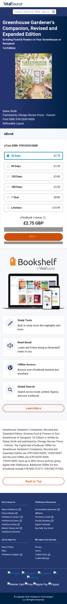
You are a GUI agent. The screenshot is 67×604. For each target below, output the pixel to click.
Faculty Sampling (43, 521)
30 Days (35, 155)
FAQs (4, 551)
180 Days (35, 186)
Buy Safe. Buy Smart (44, 528)
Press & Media (8, 513)
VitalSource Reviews (11, 532)
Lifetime (35, 207)
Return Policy (7, 547)
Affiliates (39, 513)
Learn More (33, 408)
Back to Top (33, 481)
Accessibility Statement (46, 509)
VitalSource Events (10, 521)
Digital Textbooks (42, 524)
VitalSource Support (11, 554)
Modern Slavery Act (11, 528)
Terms (38, 551)
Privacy (38, 547)
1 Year (35, 197)
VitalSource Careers (11, 517)
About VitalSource (10, 509)
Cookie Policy (41, 554)
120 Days (35, 176)
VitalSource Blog (9, 524)
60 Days (35, 166)
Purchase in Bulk (43, 517)
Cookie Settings (42, 558)
